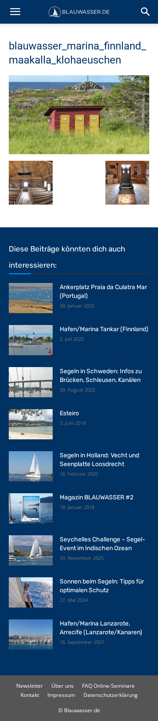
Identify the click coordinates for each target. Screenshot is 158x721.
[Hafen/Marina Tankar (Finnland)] (31, 340)
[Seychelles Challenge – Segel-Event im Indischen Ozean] (31, 550)
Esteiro (69, 413)
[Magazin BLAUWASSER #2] (31, 508)
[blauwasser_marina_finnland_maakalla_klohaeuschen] (79, 152)
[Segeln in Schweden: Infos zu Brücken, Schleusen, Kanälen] (31, 382)
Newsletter (29, 685)
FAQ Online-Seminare (108, 685)
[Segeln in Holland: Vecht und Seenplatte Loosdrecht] (31, 466)
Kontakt (30, 695)
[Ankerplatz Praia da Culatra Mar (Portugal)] (31, 298)
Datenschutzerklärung (110, 695)
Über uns (62, 685)
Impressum (61, 695)
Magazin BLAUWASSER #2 (96, 497)
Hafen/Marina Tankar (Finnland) (104, 329)
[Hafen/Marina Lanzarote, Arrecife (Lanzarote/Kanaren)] (31, 634)
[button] (15, 12)
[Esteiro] (31, 424)
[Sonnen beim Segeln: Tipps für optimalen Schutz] (31, 592)
